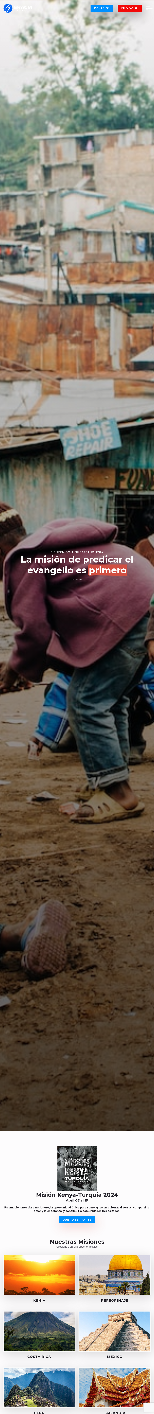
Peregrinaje (114, 1300)
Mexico (115, 1357)
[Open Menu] (148, 8)
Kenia (39, 1300)
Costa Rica (39, 1357)
